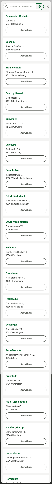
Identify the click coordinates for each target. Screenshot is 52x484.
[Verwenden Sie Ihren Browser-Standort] (40, 6)
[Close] (47, 6)
